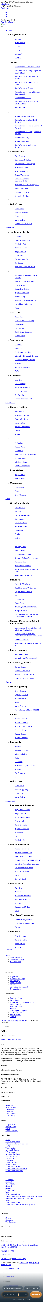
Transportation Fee (21, 259)
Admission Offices (21, 940)
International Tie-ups (22, 899)
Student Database (21, 734)
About (8, 499)
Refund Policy (20, 297)
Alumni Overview (21, 723)
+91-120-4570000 (7, 1251)
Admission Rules (21, 825)
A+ (7, 12)
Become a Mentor (21, 730)
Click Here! (5, 4)
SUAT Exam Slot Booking (24, 321)
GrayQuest (5, 22)
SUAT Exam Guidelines (23, 332)
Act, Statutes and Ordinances (25, 588)
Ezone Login (14, 1000)
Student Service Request (23, 224)
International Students (17, 960)
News (17, 702)
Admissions (10, 228)
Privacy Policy (34, 1263)
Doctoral (18, 46)
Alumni (8, 1188)
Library (17, 430)
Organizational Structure (23, 592)
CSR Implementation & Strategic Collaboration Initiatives (27, 615)
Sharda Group (20, 508)
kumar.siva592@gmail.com (11, 1039)
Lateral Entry (10, 1115)
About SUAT (19, 317)
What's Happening (21, 212)
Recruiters (9, 1160)
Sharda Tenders (20, 562)
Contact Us (19, 216)
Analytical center (21, 611)
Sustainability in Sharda (23, 575)
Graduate (18, 39)
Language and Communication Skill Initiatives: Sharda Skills (28, 629)
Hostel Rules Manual (22, 872)
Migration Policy (21, 754)
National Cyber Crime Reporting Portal (20, 1198)
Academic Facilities (22, 415)
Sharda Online (20, 107)
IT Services (19, 451)
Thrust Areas (19, 603)
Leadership (19, 530)
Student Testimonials (22, 671)
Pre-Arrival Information (23, 853)
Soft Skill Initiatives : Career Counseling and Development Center (28, 635)
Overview (18, 236)
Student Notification (22, 849)
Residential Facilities (22, 427)
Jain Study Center (21, 462)
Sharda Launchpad (21, 654)
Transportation (20, 423)
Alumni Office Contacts (23, 726)
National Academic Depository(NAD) (22, 180)
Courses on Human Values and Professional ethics (24, 1196)
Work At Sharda (11, 1184)
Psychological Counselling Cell (26, 607)
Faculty (17, 534)
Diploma (18, 50)
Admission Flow (21, 248)
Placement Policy (21, 391)
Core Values (19, 519)
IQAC (8, 952)
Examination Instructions (24, 868)
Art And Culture (20, 458)
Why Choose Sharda (22, 810)
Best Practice (19, 599)
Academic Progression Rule (25, 765)
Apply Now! (5, 8)
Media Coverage (21, 706)
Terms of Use (6, 1265)
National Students (16, 957)
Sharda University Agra (14, 1171)
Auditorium (19, 443)
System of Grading (21, 171)
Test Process (19, 324)
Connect (9, 682)
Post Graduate (20, 43)
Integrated (18, 54)
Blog (7, 1192)
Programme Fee (20, 252)
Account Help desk (12, 1150)
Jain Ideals (18, 511)
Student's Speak (20, 879)
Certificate (18, 58)
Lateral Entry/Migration (23, 304)
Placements (10, 1158)
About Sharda (11, 1164)
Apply (8, 955)
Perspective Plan (21, 527)
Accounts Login (16, 1006)
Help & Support (20, 936)
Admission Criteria (21, 244)
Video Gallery (20, 478)
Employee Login (16, 998)
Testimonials (19, 209)
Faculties (9, 1182)
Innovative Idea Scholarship (25, 267)
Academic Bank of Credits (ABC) (27, 185)
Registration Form (21, 750)
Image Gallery (20, 220)
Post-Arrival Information (23, 856)
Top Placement (20, 384)
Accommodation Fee (22, 817)
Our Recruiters (20, 395)
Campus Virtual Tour (22, 240)
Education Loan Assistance (24, 281)
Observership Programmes (24, 923)
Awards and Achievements (24, 675)
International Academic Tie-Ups (26, 356)
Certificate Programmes (23, 920)
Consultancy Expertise (17, 1021)
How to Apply (20, 285)
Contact (13, 1017)
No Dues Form (15, 989)
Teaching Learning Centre (24, 678)
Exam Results (20, 156)
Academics (5, 1021)
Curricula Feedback (22, 192)
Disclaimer (24, 1263)
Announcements (20, 698)
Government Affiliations (23, 554)
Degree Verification (22, 175)
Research (9, 949)
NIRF (8, 1140)
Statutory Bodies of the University (27, 558)
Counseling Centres (22, 289)
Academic (9, 30)
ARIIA (8, 1200)
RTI (16, 595)
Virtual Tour (5, 1255)
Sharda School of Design (24, 88)
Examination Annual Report (25, 164)
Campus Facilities (21, 419)
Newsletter (18, 363)
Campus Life (10, 403)
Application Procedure (23, 352)
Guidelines (18, 762)
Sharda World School (13, 1167)
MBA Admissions (15, 962)
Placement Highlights (22, 387)
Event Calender (15, 1004)
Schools (17, 434)
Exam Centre (19, 328)
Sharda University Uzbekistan (16, 1169)
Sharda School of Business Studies (27, 67)
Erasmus (18, 927)
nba (16, 777)
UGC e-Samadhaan (13, 1194)
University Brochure (22, 196)
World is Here (20, 944)
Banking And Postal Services (25, 454)
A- (6, 14)
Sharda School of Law (23, 98)
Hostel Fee (18, 255)
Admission (9, 1105)
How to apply (20, 821)
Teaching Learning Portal (19, 1010)
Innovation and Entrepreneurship (26, 658)
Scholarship (19, 263)
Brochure (18, 747)
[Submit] (23, 1241)
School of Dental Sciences (24, 116)
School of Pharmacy (22, 138)
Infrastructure (19, 412)
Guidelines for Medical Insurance (27, 864)
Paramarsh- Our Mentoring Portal (22, 1002)
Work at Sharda (20, 550)
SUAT (8, 1146)
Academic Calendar (22, 167)
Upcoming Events (21, 695)
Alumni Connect (21, 719)
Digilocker (14, 977)
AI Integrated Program (23, 566)
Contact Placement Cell (23, 399)
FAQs (17, 308)
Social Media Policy (13, 1202)
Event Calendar (20, 495)
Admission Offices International (17, 1144)
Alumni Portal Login (17, 979)
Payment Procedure (22, 293)
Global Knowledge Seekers (25, 360)
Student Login (15, 981)
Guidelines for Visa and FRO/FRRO (28, 860)
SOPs (17, 758)
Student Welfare (20, 447)
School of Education (22, 141)
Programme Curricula (22, 188)
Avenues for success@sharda (25, 300)
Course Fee (10, 1109)
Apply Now (19, 947)
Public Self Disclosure (23, 584)
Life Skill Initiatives (22, 640)
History (17, 538)
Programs (18, 348)
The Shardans (20, 773)
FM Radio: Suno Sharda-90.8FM (27, 710)
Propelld (12, 22)
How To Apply (11, 1107)
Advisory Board (20, 547)
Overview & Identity (22, 515)
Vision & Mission (21, 523)
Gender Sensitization (22, 466)
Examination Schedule (23, 160)
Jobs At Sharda (15, 1015)
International (10, 801)
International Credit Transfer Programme (20, 1204)
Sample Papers (20, 336)
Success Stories (20, 667)
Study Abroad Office (22, 367)
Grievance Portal (16, 1013)
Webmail (13, 985)
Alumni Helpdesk (21, 738)
